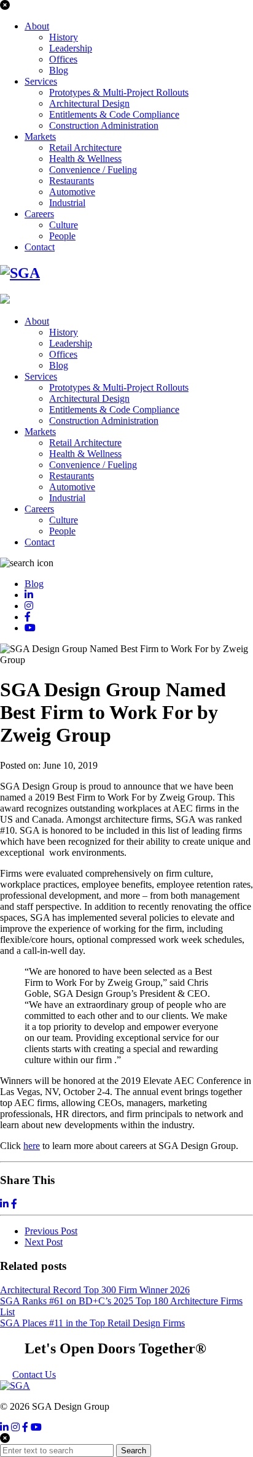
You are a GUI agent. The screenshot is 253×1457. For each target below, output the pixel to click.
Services (41, 81)
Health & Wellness (85, 158)
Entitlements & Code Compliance (114, 114)
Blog (58, 70)
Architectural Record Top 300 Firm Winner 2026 (95, 1290)
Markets (40, 136)
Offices (63, 59)
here (31, 1145)
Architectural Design (89, 103)
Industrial (67, 203)
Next (44, 1242)
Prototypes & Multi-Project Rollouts (119, 92)
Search (133, 1450)
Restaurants (71, 180)
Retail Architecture (85, 147)
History (63, 37)
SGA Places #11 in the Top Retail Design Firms (92, 1323)
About (37, 26)
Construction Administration (103, 125)
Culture (63, 225)
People (62, 236)
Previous (51, 1231)
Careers (39, 214)
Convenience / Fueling (93, 169)
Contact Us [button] (34, 1374)
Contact (40, 247)
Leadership (70, 48)
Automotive (72, 191)
